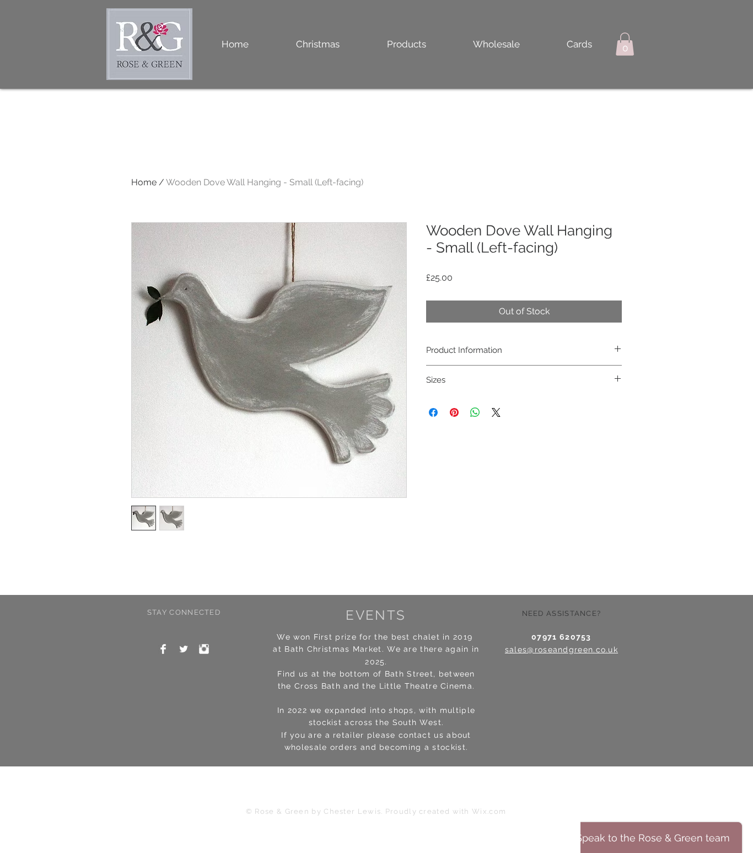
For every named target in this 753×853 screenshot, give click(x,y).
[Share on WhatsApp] (475, 412)
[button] (406, 44)
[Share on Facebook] (433, 412)
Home (144, 182)
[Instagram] (204, 649)
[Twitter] (184, 649)
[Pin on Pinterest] (454, 412)
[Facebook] (163, 649)
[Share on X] (496, 412)
